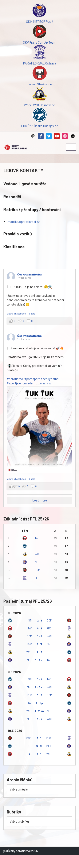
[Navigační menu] (71, 147)
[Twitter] (49, 136)
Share (32, 313)
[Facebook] (41, 136)
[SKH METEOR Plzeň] (39, 11)
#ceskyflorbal (49, 379)
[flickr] (73, 136)
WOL (37, 554)
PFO (37, 578)
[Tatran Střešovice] (39, 74)
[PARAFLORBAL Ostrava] (39, 53)
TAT (37, 538)
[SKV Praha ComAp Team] (39, 32)
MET (37, 562)
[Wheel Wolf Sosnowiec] (39, 94)
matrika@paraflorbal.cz (24, 222)
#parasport (32, 379)
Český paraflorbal (30, 274)
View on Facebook (16, 313)
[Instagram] (65, 136)
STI (37, 546)
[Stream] (33, 136)
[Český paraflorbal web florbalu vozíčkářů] (15, 147)
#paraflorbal (15, 379)
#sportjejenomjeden (20, 383)
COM (37, 570)
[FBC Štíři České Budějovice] (39, 115)
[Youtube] (57, 136)
